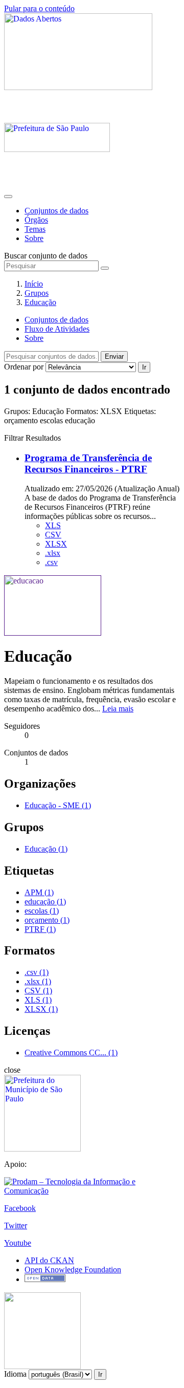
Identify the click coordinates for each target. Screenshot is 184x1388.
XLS (53, 525)
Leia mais (117, 708)
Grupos (37, 293)
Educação (40, 302)
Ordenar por (23, 366)
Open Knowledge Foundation (73, 1269)
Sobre (34, 238)
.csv (51, 562)
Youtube (17, 1243)
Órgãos (36, 219)
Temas (35, 229)
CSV (53, 534)
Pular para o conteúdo (39, 8)
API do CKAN (49, 1260)
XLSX (56, 543)
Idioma (15, 1374)
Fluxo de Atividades (57, 328)
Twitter (15, 1225)
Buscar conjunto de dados (45, 255)
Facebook (20, 1208)
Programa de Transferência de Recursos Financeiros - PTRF (88, 463)
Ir (144, 367)
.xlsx (52, 553)
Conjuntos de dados (56, 210)
